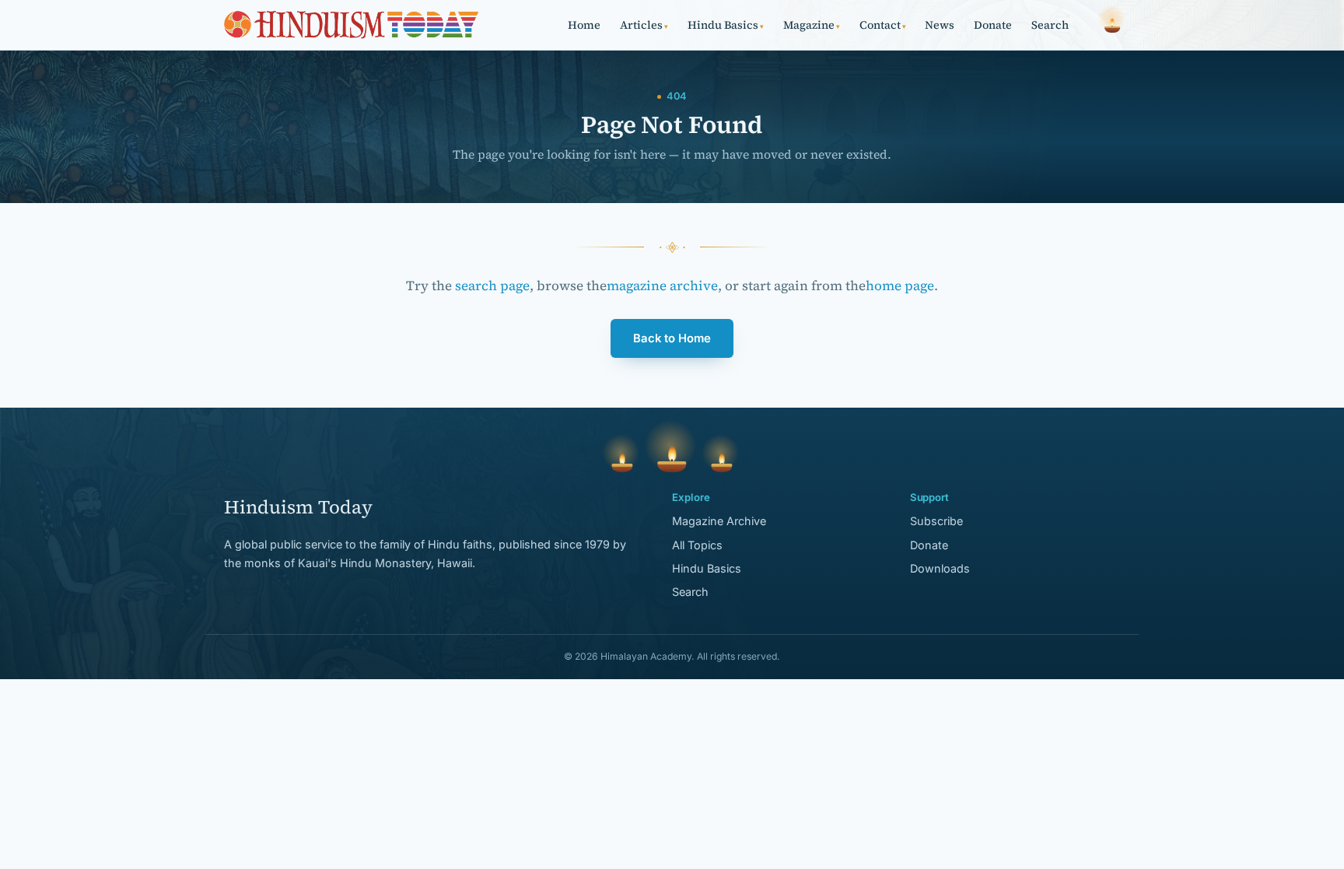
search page (492, 285)
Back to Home (672, 338)
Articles (644, 25)
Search (1050, 25)
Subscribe (936, 520)
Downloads (940, 568)
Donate (993, 25)
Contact (882, 25)
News (939, 25)
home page (900, 285)
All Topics (697, 545)
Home (584, 25)
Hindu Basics (726, 25)
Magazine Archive (719, 520)
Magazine (811, 25)
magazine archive (662, 285)
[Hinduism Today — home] (351, 25)
